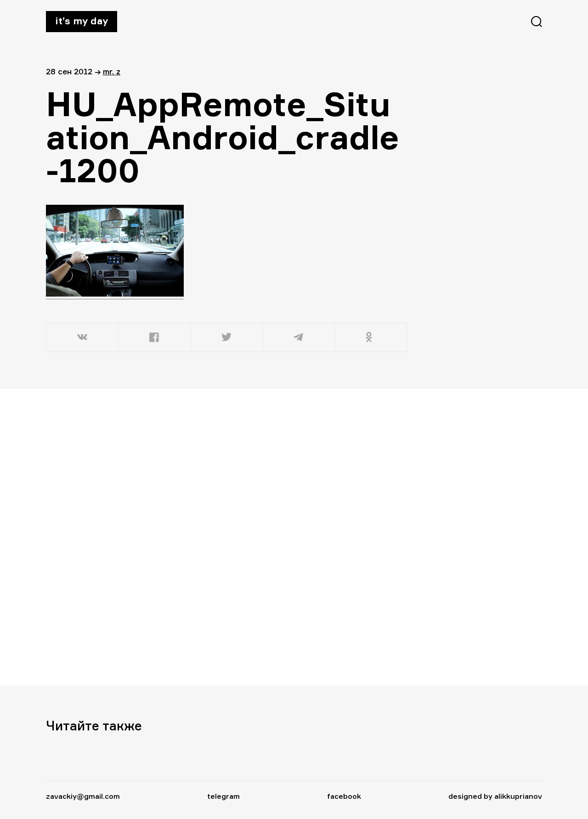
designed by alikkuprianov (495, 796)
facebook (344, 796)
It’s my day (81, 21)
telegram (223, 796)
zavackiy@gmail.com (83, 796)
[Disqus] (227, 536)
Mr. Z (111, 71)
